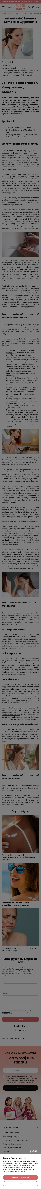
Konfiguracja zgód (20, 1184)
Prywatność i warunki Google (16, 1171)
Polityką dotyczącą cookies (18, 1163)
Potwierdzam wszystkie (20, 1177)
